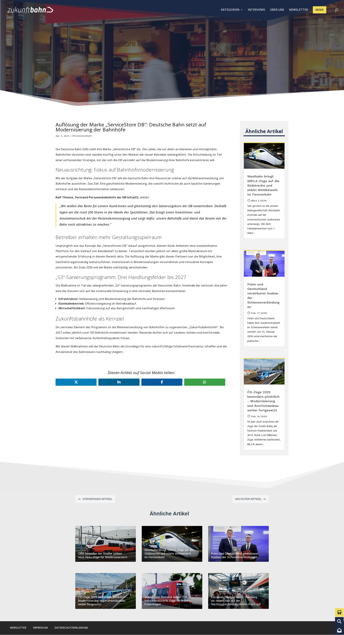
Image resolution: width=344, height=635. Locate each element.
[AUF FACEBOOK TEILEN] (161, 382)
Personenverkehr (82, 136)
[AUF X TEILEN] (76, 382)
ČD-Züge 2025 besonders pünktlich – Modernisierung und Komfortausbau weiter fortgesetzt (263, 401)
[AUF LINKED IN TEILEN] (118, 382)
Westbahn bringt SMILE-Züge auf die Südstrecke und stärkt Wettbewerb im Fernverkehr (263, 185)
